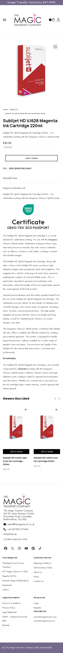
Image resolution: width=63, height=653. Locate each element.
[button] (55, 399)
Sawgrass (52, 239)
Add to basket (31, 158)
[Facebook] (5, 548)
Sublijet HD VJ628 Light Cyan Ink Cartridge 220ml (15, 461)
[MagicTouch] (27, 19)
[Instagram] (19, 548)
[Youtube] (26, 548)
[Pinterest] (33, 548)
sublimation (22, 368)
